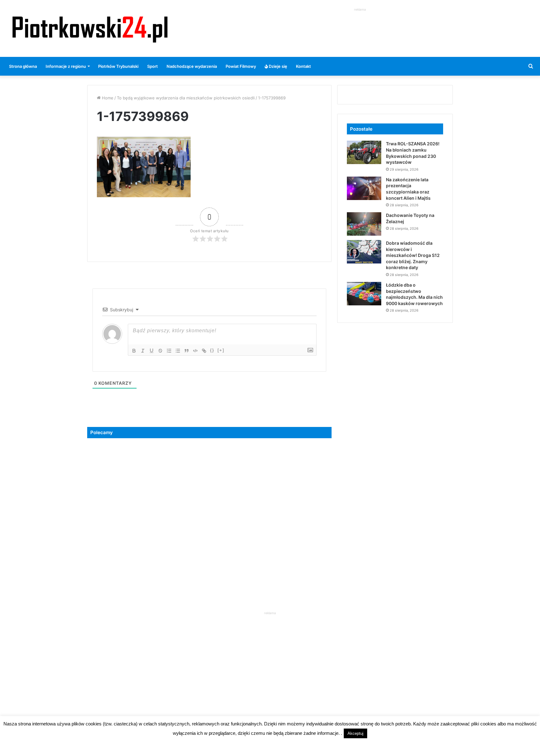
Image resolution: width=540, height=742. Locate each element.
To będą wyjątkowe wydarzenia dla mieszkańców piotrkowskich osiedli (186, 97)
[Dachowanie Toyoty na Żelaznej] (364, 224)
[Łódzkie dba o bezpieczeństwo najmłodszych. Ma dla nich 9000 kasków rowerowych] (364, 293)
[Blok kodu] (195, 350)
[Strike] (160, 350)
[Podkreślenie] (151, 350)
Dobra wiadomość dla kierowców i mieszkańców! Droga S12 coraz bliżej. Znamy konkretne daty (413, 255)
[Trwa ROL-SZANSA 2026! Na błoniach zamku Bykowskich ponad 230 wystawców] (364, 152)
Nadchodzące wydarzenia (192, 66)
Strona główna (23, 66)
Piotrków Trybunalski (118, 66)
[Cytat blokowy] (186, 350)
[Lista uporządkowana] (169, 350)
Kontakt (303, 66)
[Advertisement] (360, 27)
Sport (152, 66)
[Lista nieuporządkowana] (177, 350)
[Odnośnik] (204, 350)
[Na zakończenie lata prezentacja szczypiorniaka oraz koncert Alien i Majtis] (364, 188)
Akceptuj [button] (355, 733)
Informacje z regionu (66, 66)
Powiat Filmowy (241, 66)
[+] (221, 350)
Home (107, 97)
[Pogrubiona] (134, 350)
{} (212, 350)
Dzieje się (277, 66)
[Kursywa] (142, 350)
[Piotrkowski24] (90, 28)
